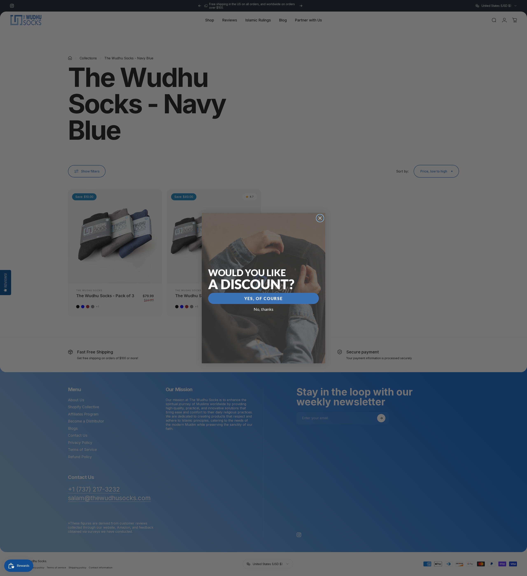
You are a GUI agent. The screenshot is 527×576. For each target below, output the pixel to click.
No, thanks (263, 309)
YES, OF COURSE (263, 298)
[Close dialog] (320, 218)
